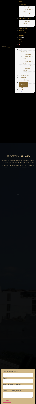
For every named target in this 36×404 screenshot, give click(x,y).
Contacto (21, 37)
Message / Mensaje (10, 390)
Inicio (20, 1)
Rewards (21, 30)
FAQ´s (20, 42)
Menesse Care (23, 28)
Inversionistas (23, 33)
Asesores (27, 26)
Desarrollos (22, 4)
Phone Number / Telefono (13, 384)
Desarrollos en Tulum (28, 10)
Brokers (21, 35)
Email (5, 378)
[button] (25, 46)
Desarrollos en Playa (28, 15)
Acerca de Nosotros (25, 18)
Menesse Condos (26, 22)
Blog (20, 39)
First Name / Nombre (11, 372)
